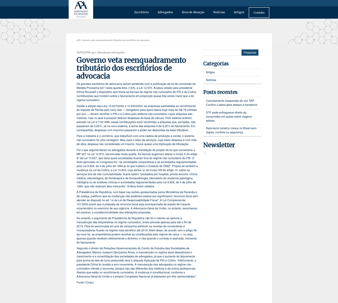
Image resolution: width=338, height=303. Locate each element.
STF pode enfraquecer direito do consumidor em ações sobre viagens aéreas (229, 116)
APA (79, 40)
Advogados (165, 12)
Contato (259, 12)
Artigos (239, 12)
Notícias (219, 12)
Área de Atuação (193, 12)
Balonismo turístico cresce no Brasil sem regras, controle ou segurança (231, 130)
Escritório (141, 12)
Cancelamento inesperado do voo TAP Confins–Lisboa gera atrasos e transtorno (231, 103)
